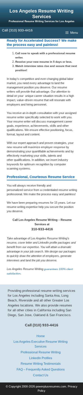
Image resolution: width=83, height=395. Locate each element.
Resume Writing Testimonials (41, 363)
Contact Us (40, 375)
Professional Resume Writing (41, 352)
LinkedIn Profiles (40, 358)
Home (40, 336)
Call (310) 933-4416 (17, 30)
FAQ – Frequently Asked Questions (41, 369)
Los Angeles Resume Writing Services (41, 13)
